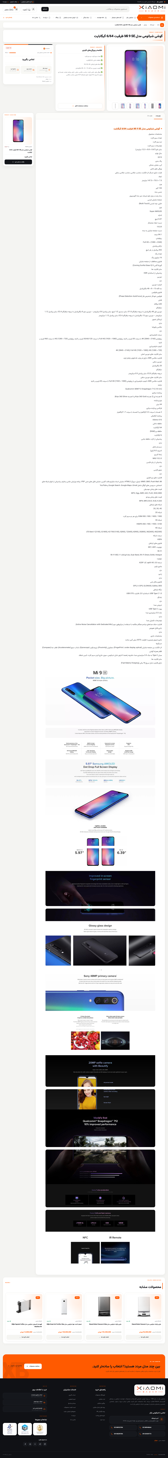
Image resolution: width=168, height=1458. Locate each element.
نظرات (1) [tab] (149, 116)
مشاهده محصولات (34, 1366)
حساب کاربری (72, 1395)
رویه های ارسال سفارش (99, 1407)
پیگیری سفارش (101, 1403)
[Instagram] (45, 1444)
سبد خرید (102, 1420)
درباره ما (5, 2)
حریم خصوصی (72, 1399)
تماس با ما (73, 1420)
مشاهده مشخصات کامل (81, 106)
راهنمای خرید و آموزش (16, 1366)
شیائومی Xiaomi (45, 81)
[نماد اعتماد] (10, 1429)
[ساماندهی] (40, 1429)
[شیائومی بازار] (152, 9)
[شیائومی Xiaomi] (46, 48)
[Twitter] (35, 1444)
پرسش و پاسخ (72, 1403)
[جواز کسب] (25, 1429)
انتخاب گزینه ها (145, 1337)
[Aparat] (30, 1444)
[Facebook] (25, 1444)
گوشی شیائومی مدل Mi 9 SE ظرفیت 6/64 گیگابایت (137, 128)
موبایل (47, 79)
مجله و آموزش (13, 2)
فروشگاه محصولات (100, 1395)
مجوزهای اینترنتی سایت (70, 1412)
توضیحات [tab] (158, 116)
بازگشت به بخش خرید (19, 162)
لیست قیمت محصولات (70, 1407)
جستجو (45, 9)
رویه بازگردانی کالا (101, 1412)
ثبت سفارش (102, 1399)
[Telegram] (40, 1444)
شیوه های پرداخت (100, 1416)
